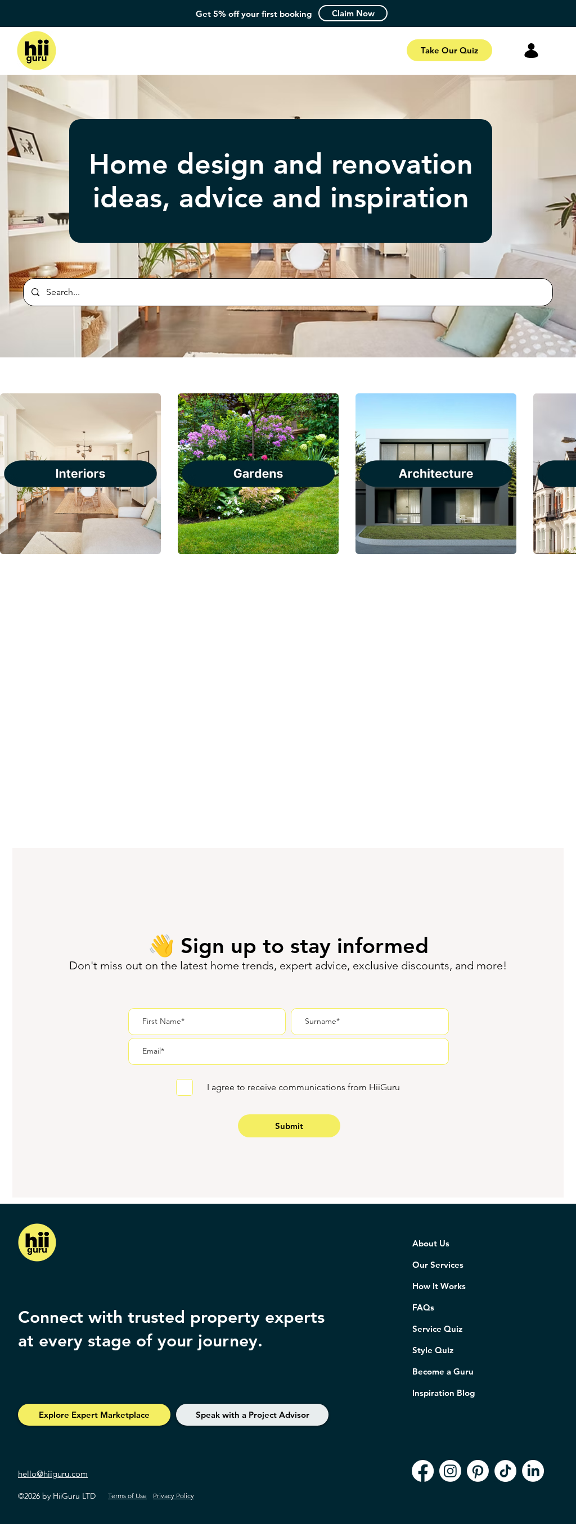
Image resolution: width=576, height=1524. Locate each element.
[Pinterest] (478, 1471)
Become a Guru (443, 1371)
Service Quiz (437, 1328)
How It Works (439, 1286)
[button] (353, 13)
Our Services (438, 1264)
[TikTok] (505, 1471)
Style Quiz (432, 1350)
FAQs (423, 1307)
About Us (430, 1243)
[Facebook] (423, 1471)
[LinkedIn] (533, 1471)
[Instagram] (450, 1471)
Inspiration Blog (443, 1392)
